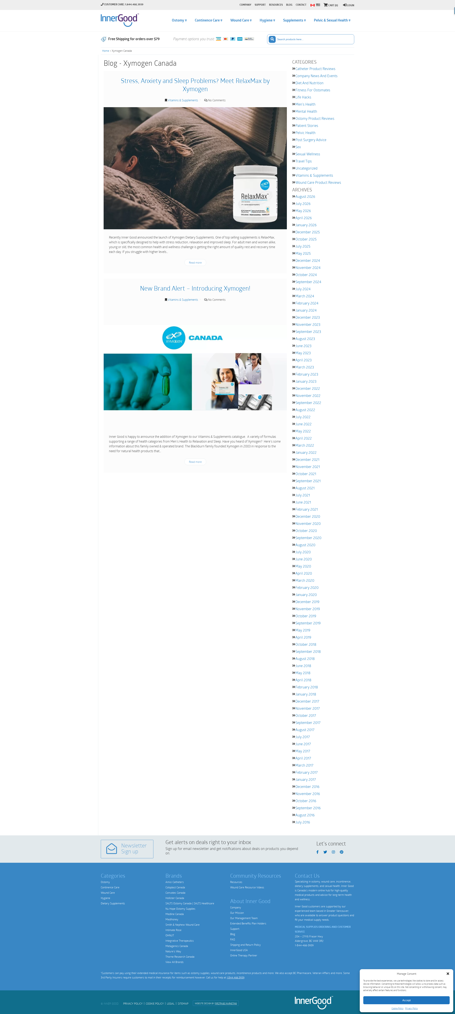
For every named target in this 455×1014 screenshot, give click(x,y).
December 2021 (307, 459)
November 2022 (307, 395)
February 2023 (306, 374)
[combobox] (310, 39)
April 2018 (303, 680)
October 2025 (306, 239)
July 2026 (303, 203)
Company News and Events (316, 75)
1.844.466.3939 (235, 977)
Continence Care (110, 887)
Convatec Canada (175, 892)
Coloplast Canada (175, 887)
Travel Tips (303, 161)
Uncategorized (306, 168)
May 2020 (303, 566)
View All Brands (174, 962)
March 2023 (304, 367)
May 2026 (303, 210)
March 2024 (304, 296)
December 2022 (307, 388)
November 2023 (307, 324)
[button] (448, 973)
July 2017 (302, 736)
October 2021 (305, 473)
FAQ (232, 939)
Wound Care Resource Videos (247, 887)
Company (235, 907)
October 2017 (305, 715)
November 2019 (307, 608)
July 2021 (302, 495)
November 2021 (307, 466)
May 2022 (303, 431)
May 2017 (302, 751)
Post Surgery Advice (310, 139)
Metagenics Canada (176, 946)
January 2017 (305, 779)
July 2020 (303, 552)
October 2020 (306, 530)
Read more (195, 262)
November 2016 (307, 793)
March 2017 (304, 765)
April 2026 (303, 217)
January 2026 (306, 225)
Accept (406, 1000)
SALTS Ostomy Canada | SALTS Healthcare (189, 903)
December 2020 (307, 516)
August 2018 (305, 658)
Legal (171, 1003)
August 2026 (305, 196)
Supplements (293, 20)
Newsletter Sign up (134, 849)
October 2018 (305, 644)
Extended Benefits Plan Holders (248, 923)
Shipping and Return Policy (245, 944)
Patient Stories (306, 125)
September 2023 (308, 331)
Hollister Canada (174, 898)
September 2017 (307, 722)
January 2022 (306, 452)
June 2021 (303, 502)
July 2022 (303, 416)
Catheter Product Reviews (315, 68)
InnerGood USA (239, 950)
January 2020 (306, 594)
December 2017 (307, 701)
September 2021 (308, 480)
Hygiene (105, 898)
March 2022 (304, 445)
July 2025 (302, 246)
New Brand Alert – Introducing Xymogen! (195, 288)
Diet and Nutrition (309, 83)
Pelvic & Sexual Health (331, 20)
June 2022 (303, 424)
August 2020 (305, 544)
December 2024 (307, 260)
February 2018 (306, 687)
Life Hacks (303, 97)
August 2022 (305, 409)
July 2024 (303, 289)
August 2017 (304, 729)
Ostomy (105, 882)
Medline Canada (174, 914)
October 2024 (306, 274)
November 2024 (307, 267)
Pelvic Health (305, 132)
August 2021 (305, 488)
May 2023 (303, 353)
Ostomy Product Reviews (314, 118)
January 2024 (306, 310)
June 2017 (303, 744)
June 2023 (303, 345)
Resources (236, 882)
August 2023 (305, 338)
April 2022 (303, 438)
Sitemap (183, 1003)
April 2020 (303, 573)
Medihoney (171, 919)
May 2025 (303, 253)
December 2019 (307, 601)
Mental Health (306, 111)
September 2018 (308, 651)
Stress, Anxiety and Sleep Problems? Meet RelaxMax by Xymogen (195, 84)
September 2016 (308, 808)
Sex (298, 147)
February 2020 (306, 587)
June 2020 (303, 559)
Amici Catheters (174, 882)
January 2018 (305, 694)
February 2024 (306, 303)
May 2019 (302, 630)
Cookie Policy (397, 1008)
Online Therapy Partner (243, 955)
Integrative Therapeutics (179, 940)
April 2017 (303, 758)
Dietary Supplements (113, 903)
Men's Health (305, 104)
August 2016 (305, 815)
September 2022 (308, 402)
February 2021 (306, 509)
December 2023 (307, 317)
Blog (232, 934)
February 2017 (306, 772)
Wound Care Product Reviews (318, 182)
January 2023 (305, 381)
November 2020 (308, 523)
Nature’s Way (173, 951)
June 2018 (303, 665)
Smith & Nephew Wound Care (182, 924)
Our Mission (237, 912)
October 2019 (305, 616)
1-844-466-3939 (304, 945)
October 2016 (305, 800)
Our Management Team (244, 918)
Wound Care (108, 892)
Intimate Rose (173, 930)
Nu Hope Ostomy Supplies (180, 908)
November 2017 (307, 708)
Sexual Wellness (307, 154)
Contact (301, 5)
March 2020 (304, 580)
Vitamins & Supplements (183, 100)
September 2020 (308, 537)
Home (105, 50)
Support (234, 928)
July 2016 (302, 822)
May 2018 (303, 672)
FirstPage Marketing (226, 1003)
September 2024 (308, 281)
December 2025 (307, 232)
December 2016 (307, 786)
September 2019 (308, 623)
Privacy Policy (411, 1008)
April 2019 (303, 637)
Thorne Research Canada (179, 956)
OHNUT (169, 935)
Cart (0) (333, 5)
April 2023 (303, 360)
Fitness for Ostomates (312, 90)
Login (350, 5)
